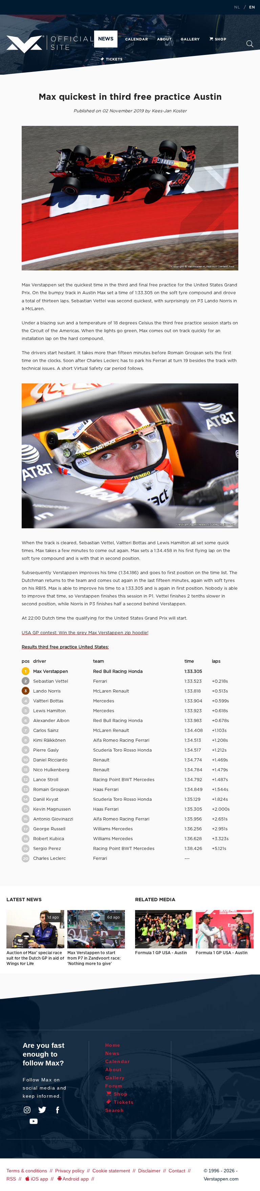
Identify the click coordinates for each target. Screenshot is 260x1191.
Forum (114, 1086)
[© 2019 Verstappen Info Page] (130, 455)
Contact (177, 1170)
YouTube (33, 1121)
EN (252, 7)
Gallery (190, 39)
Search (249, 46)
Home (113, 1045)
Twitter (42, 1109)
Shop (220, 39)
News (105, 39)
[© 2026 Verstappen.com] (130, 198)
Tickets (114, 59)
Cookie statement (111, 1170)
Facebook (57, 1109)
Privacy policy (69, 1170)
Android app (76, 1178)
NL (237, 7)
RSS (11, 1178)
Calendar (136, 39)
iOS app (39, 1178)
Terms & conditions (26, 1170)
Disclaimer (149, 1170)
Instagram (27, 1109)
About (164, 39)
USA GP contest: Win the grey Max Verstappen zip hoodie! (85, 633)
